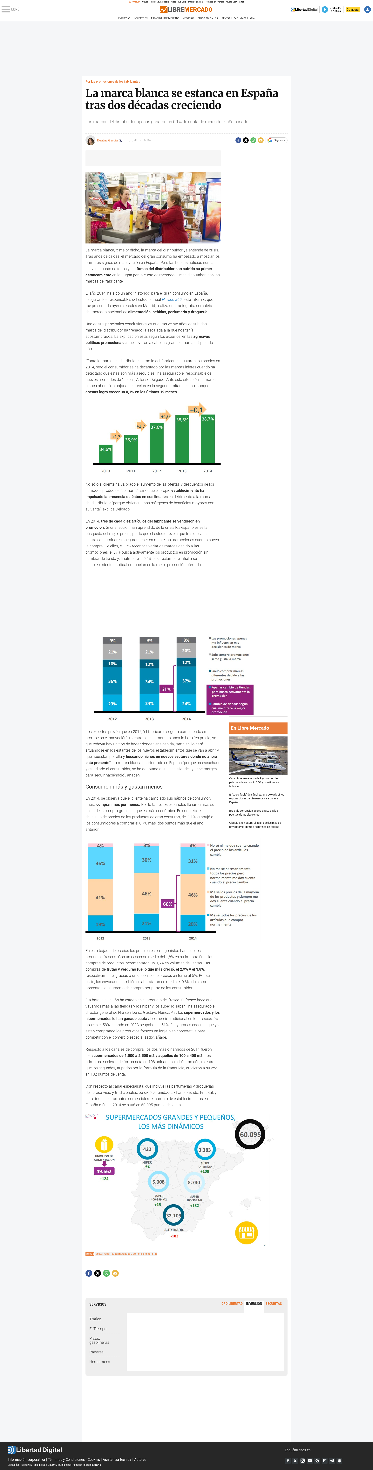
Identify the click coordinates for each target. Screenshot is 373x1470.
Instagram (302, 1461)
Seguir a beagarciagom (120, 140)
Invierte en (141, 18)
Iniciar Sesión (367, 9)
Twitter (295, 1461)
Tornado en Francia (214, 2)
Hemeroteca (99, 1361)
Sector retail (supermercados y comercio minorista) (126, 1253)
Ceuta (145, 2)
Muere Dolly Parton (235, 2)
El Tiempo (97, 1328)
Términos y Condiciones (66, 1459)
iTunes (339, 1461)
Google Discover (317, 1461)
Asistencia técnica (117, 1459)
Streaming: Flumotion (70, 1464)
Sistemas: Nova (92, 1464)
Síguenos (279, 140)
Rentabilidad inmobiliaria (238, 18)
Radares (96, 1352)
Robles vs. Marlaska (159, 2)
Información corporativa (26, 1459)
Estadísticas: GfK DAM (46, 1464)
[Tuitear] (246, 140)
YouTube (310, 1461)
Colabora (353, 9)
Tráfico (95, 1319)
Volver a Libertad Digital (304, 9)
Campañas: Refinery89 (20, 1464)
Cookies (94, 1459)
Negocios (188, 18)
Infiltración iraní (195, 2)
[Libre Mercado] (186, 9)
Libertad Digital (146, 1450)
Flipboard (325, 1461)
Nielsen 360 (172, 299)
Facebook (288, 1461)
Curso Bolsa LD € (208, 18)
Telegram (332, 1461)
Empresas (124, 18)
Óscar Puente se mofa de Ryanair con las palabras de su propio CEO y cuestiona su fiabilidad (254, 782)
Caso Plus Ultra (178, 2)
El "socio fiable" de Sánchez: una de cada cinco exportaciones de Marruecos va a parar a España (256, 798)
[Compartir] (238, 140)
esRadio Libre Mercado (165, 18)
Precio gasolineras (99, 1340)
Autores (140, 1459)
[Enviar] (253, 140)
